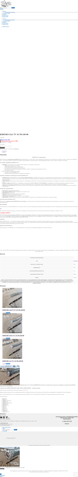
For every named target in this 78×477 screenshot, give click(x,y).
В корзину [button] (8, 312)
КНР (3, 406)
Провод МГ (4, 411)
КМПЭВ (4, 404)
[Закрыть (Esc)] (4, 475)
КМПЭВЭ (16, 148)
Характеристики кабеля (10, 12)
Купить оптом (5, 15)
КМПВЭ (4, 401)
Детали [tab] (3, 152)
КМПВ (3, 399)
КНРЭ (3, 408)
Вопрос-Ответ (5, 16)
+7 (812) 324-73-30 (4, 423)
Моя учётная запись (6, 427)
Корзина (4, 430)
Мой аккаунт (3, 413)
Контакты (4, 14)
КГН (3, 398)
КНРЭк (4, 409)
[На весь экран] (1, 475)
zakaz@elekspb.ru (67, 418)
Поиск (13, 7)
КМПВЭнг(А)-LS (6, 402)
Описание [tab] (4, 151)
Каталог (4, 11)
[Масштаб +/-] (0, 475)
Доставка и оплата (6, 13)
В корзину (2, 147)
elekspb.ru (67, 423)
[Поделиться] (2, 475)
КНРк (3, 407)
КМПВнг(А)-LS (5, 400)
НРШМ (4, 410)
